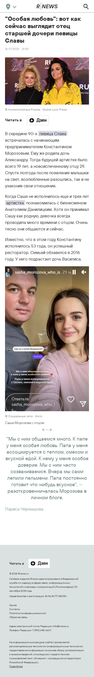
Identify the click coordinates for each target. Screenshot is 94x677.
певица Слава (52, 133)
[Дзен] (38, 120)
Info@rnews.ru (61, 626)
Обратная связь (18, 617)
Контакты (14, 609)
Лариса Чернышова (24, 509)
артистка (15, 202)
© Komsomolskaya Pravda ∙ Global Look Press (36, 109)
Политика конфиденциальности (27, 613)
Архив (13, 605)
